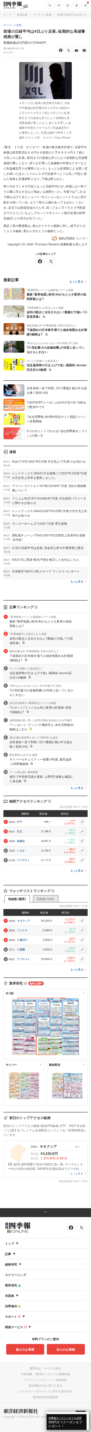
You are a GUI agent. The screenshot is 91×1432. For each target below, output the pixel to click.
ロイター (8, 52)
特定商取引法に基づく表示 (45, 1385)
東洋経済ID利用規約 (45, 1397)
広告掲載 (26, 1374)
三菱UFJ (22, 940)
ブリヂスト (23, 860)
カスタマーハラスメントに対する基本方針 (45, 1391)
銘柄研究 (11, 1264)
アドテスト (23, 959)
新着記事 (22, 14)
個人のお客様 (25, 1349)
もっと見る (76, 281)
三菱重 (21, 949)
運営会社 (35, 1368)
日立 (19, 831)
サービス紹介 (52, 1368)
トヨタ (21, 850)
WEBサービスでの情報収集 (52, 1374)
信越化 (21, 841)
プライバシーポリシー (38, 1380)
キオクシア (23, 920)
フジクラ (22, 930)
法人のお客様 (66, 1349)
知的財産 (61, 1380)
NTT (19, 822)
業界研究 (11, 1285)
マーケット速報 (42, 14)
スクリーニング (15, 1275)
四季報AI (11, 1306)
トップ (7, 14)
